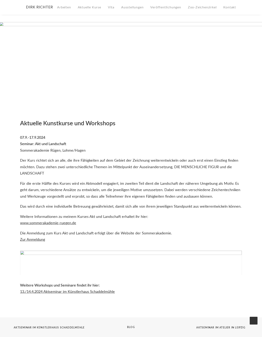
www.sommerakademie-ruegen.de (48, 223)
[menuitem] (65, 7)
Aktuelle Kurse (89, 7)
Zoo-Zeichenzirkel (202, 7)
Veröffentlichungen (165, 7)
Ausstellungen (132, 7)
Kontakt (229, 7)
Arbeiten (64, 7)
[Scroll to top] (253, 320)
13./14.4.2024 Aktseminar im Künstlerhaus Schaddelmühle (67, 292)
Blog (131, 327)
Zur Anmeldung (32, 240)
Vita (111, 7)
